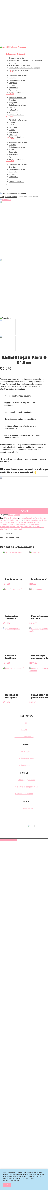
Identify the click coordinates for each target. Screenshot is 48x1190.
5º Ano (7, 197)
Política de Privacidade (11, 1181)
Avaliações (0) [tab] (9, 533)
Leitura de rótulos (29, 525)
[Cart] (3, 49)
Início (2, 197)
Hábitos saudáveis (16, 525)
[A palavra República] (15, 639)
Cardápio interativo (11, 522)
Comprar (24, 511)
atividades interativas (30, 520)
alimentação (13, 518)
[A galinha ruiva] (15, 563)
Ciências (13, 197)
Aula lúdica (42, 520)
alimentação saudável (26, 518)
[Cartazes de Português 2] (15, 679)
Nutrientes (36, 527)
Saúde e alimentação (15, 529)
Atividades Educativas (14, 520)
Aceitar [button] (7, 1185)
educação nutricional (26, 522)
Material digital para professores (20, 527)
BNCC (2, 522)
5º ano (6, 518)
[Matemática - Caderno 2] (15, 600)
